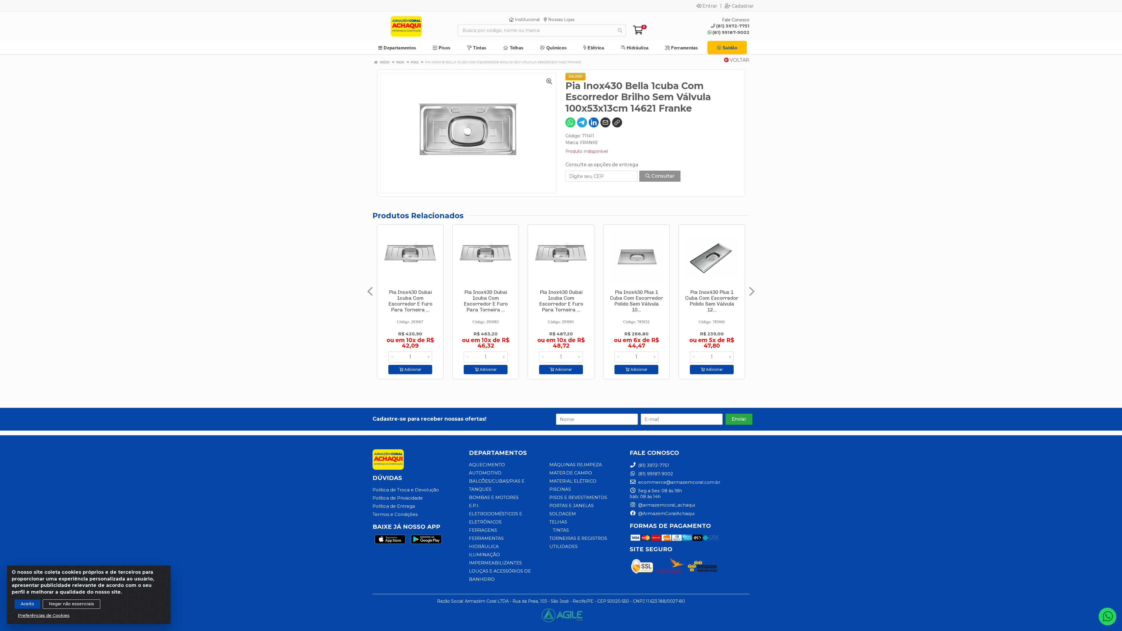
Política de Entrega (394, 506)
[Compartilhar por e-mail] (605, 122)
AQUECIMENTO (487, 464)
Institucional (527, 19)
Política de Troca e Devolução (406, 490)
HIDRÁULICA (484, 546)
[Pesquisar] (620, 30)
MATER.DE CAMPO (570, 473)
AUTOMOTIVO (485, 473)
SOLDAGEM (562, 513)
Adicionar (412, 369)
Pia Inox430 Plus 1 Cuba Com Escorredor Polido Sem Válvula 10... (636, 301)
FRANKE (589, 142)
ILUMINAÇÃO (484, 554)
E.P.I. (474, 505)
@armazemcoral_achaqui (666, 505)
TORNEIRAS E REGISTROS (578, 538)
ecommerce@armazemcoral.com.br (678, 482)
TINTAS (561, 530)
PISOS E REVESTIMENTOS (578, 497)
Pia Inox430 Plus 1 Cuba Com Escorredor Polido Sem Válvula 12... (711, 301)
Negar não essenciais (71, 603)
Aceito (27, 603)
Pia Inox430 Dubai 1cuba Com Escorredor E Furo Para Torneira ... (410, 301)
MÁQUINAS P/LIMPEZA (575, 464)
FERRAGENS (483, 530)
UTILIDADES (563, 546)
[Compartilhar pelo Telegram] (582, 122)
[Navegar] (370, 291)
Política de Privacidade (398, 498)
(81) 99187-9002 (730, 32)
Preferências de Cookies (44, 615)
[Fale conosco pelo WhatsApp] (1107, 616)
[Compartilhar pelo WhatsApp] (570, 122)
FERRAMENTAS (486, 538)
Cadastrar (743, 6)
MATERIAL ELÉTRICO (572, 481)
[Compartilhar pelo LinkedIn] (594, 122)
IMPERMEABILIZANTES (495, 563)
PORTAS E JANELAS (571, 505)
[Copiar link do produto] (617, 122)
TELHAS (558, 522)
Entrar (709, 6)
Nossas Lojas (560, 19)
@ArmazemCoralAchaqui (666, 513)
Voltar (739, 60)
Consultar (662, 176)
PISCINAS (560, 489)
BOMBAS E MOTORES (494, 497)
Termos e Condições (395, 514)
